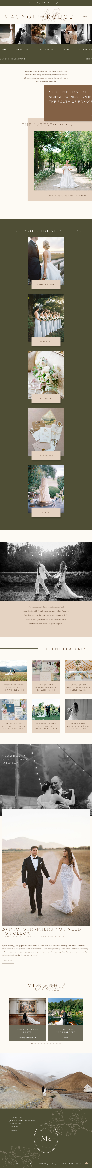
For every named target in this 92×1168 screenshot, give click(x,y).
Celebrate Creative (75, 1164)
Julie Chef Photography (66, 1030)
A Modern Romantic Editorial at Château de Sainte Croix (78, 726)
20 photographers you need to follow (42, 931)
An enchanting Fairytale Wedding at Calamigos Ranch (46, 687)
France (66, 1038)
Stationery (46, 456)
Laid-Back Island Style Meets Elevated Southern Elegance (13, 726)
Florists (46, 399)
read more (8, 961)
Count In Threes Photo (27, 1030)
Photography (46, 285)
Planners (46, 342)
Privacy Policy (29, 1164)
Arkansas (21, 1038)
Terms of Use (15, 1164)
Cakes (46, 513)
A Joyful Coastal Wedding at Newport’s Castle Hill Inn (78, 687)
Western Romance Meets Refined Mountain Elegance (14, 687)
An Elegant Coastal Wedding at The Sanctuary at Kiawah (46, 726)
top (86, 1163)
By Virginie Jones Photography (68, 196)
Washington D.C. (31, 1038)
